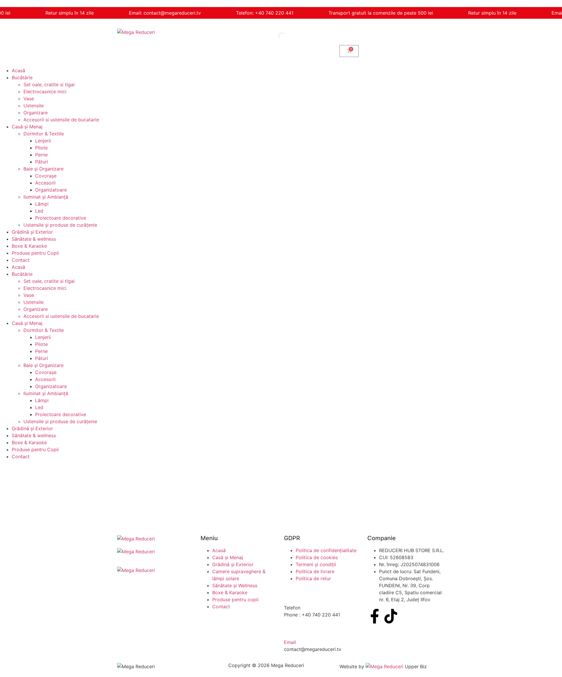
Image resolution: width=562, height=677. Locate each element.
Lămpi (42, 204)
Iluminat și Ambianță (45, 197)
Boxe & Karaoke (29, 246)
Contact (21, 260)
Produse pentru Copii (35, 253)
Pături (41, 162)
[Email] (291, 629)
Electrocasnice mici (44, 91)
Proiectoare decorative (60, 218)
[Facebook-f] (374, 616)
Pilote (41, 148)
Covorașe (45, 176)
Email (290, 642)
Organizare (35, 113)
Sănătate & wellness (34, 239)
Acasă (18, 70)
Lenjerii (43, 141)
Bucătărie (22, 77)
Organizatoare (51, 190)
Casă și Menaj (27, 127)
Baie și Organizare (43, 169)
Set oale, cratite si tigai (49, 84)
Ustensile (33, 105)
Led (39, 211)
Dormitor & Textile (43, 134)
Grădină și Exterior (32, 232)
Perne (41, 155)
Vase (28, 98)
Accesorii (45, 183)
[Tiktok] (390, 616)
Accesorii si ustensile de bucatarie (61, 120)
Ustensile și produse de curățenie (60, 225)
